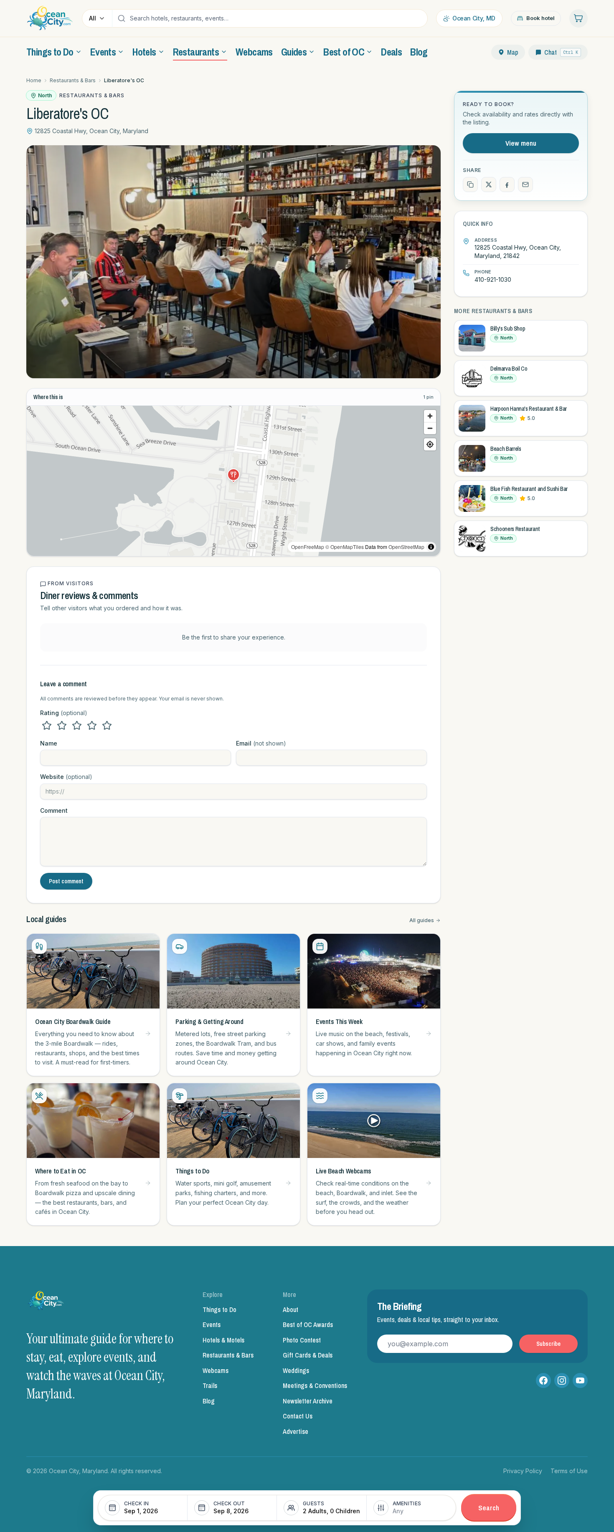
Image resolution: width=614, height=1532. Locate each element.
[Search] (121, 18)
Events (212, 1324)
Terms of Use (569, 1470)
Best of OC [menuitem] (343, 51)
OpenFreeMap (307, 546)
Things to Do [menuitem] (50, 51)
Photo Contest (302, 1340)
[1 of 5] (46, 725)
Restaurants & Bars (73, 80)
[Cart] (578, 18)
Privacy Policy (522, 1470)
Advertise (295, 1431)
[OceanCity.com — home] (46, 1302)
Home (33, 80)
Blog (209, 1401)
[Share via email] (525, 184)
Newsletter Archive (307, 1401)
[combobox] (276, 18)
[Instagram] (561, 1380)
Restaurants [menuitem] (196, 51)
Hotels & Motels (223, 1340)
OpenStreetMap (406, 546)
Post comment (66, 881)
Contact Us (297, 1416)
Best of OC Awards (308, 1324)
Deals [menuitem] (391, 51)
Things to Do (219, 1309)
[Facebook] (543, 1380)
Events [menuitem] (103, 51)
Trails (210, 1385)
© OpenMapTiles (344, 546)
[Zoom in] (430, 416)
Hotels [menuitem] (144, 51)
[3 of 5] (77, 725)
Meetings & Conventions (315, 1385)
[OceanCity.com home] (50, 18)
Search (488, 1507)
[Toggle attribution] (431, 547)
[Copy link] (470, 184)
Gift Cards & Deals (307, 1355)
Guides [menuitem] (294, 51)
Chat (561, 52)
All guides (421, 920)
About (290, 1309)
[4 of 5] (92, 725)
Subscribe (548, 1343)
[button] (233, 474)
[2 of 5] (62, 725)
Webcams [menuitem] (254, 51)
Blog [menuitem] (419, 51)
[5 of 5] (107, 725)
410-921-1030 (492, 279)
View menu (520, 143)
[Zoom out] (430, 428)
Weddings (296, 1370)
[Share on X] (488, 184)
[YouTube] (580, 1380)
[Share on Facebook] (507, 184)
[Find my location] (430, 444)
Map (512, 52)
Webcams (215, 1370)
